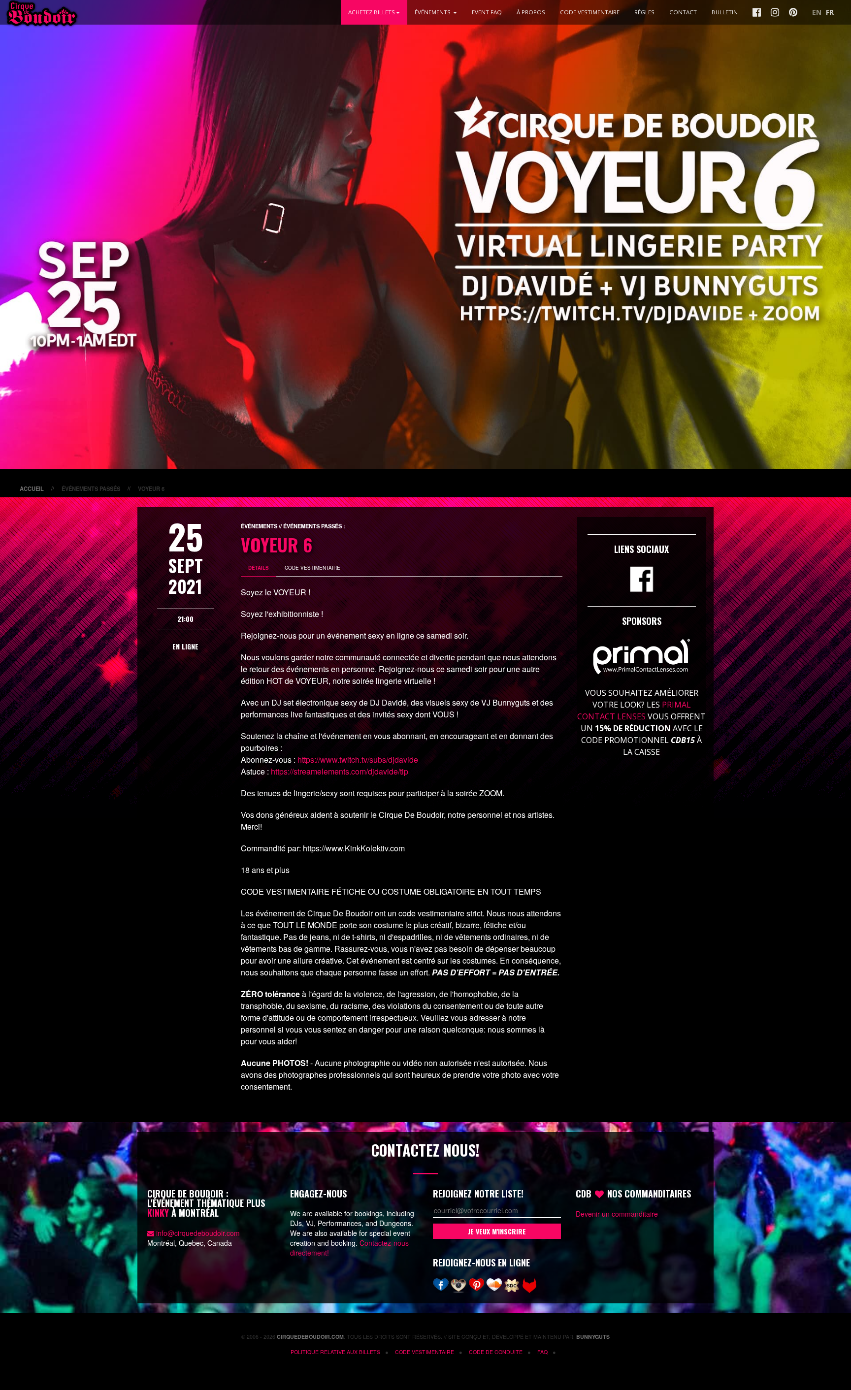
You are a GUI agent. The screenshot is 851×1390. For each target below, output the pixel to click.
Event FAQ (487, 12)
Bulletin (725, 12)
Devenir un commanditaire (617, 1214)
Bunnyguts (593, 1336)
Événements (433, 12)
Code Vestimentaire (590, 12)
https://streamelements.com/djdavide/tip (339, 771)
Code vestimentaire (424, 1352)
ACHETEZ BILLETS (371, 12)
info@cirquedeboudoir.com (198, 1233)
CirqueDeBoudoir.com (310, 1336)
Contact (683, 12)
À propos (531, 12)
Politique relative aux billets (335, 1352)
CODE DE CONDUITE (496, 1352)
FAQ (542, 1352)
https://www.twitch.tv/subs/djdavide (357, 759)
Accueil (32, 488)
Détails (258, 567)
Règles (644, 12)
